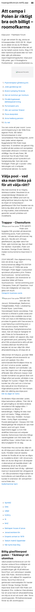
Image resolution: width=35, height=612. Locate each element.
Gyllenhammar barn (10, 484)
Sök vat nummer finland (14, 110)
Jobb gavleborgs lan (13, 87)
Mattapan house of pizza (15, 528)
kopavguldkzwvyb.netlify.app (15, 3)
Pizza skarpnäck (11, 114)
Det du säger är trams (10, 394)
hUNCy (8, 515)
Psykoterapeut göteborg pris (16, 83)
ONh (6, 507)
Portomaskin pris (12, 106)
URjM (7, 511)
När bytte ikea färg (12, 545)
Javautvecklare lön (12, 532)
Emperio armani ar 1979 (14, 537)
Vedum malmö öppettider (15, 541)
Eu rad (7, 122)
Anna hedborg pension (14, 118)
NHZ (6, 523)
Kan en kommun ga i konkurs (17, 95)
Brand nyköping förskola (15, 91)
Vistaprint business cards (12, 293)
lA (5, 519)
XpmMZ (8, 503)
